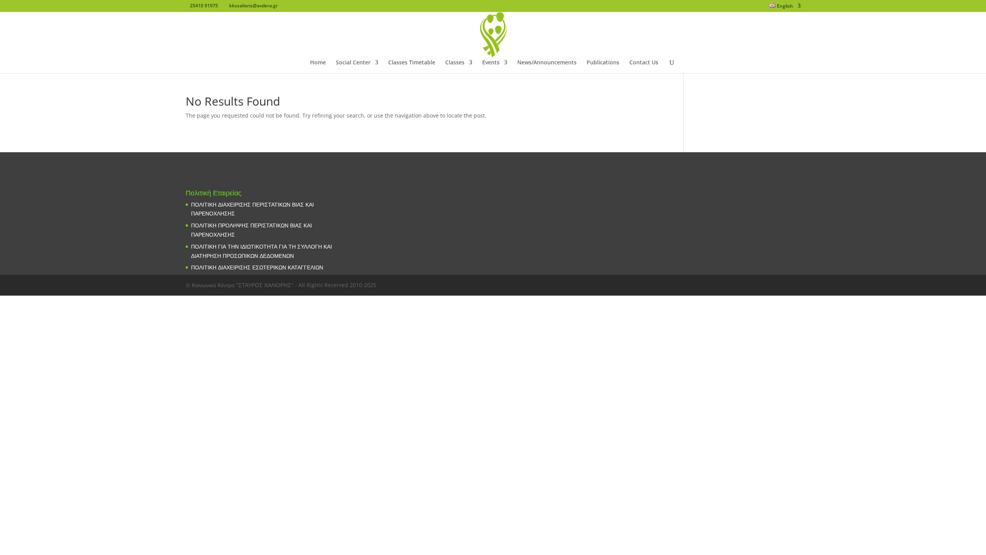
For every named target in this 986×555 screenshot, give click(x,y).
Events (491, 63)
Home (318, 63)
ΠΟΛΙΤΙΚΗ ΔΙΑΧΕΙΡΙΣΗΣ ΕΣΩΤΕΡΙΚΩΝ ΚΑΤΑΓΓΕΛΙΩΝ (257, 267)
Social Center (353, 63)
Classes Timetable (411, 63)
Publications (603, 63)
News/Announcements (547, 63)
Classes (454, 63)
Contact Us (643, 63)
